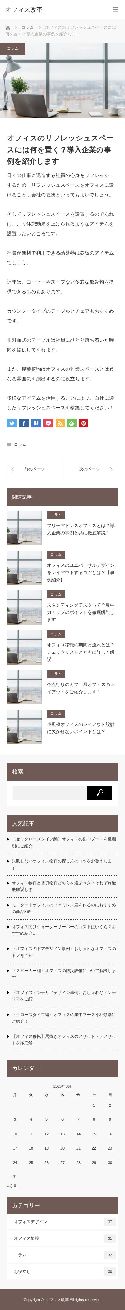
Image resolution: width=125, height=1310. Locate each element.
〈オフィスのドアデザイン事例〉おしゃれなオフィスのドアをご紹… (64, 952)
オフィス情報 (63, 1238)
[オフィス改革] (52, 10)
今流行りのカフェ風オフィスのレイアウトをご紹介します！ (81, 688)
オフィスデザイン (63, 1221)
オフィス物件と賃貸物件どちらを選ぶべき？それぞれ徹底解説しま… (64, 886)
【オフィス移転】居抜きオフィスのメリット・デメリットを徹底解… (64, 1039)
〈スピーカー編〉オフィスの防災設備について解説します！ (64, 974)
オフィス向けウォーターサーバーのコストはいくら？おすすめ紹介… (64, 930)
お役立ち (63, 1271)
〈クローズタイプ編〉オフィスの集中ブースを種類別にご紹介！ (64, 1018)
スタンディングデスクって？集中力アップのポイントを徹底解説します (81, 612)
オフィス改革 (57, 1300)
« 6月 (12, 1186)
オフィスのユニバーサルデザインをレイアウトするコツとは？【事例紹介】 (81, 572)
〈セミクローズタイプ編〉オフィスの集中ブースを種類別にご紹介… (64, 842)
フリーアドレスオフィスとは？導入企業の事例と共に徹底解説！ (81, 529)
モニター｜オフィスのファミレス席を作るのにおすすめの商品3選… (64, 908)
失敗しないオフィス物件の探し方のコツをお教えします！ (62, 864)
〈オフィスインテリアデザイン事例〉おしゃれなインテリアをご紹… (64, 996)
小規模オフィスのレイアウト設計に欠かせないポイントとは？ (81, 728)
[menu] (115, 9)
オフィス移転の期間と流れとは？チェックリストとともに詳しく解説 (81, 652)
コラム (12, 48)
